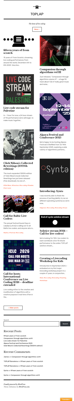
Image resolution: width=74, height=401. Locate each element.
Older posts (14, 308)
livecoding (59, 208)
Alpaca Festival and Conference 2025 (51, 136)
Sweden (30, 185)
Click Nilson (7, 185)
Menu (36, 29)
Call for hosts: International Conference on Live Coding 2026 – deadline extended (18, 279)
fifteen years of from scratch (16, 51)
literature (16, 185)
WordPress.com (24, 387)
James (6, 357)
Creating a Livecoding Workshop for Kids (53, 260)
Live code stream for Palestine (16, 109)
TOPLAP (37, 14)
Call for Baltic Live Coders (15, 217)
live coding (23, 185)
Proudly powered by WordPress (14, 384)
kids (42, 278)
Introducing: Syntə (51, 191)
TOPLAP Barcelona (11, 361)
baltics (6, 233)
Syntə (6, 370)
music (65, 208)
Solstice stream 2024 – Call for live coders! (54, 232)
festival (12, 233)
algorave (43, 208)
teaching (63, 278)
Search (6, 320)
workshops (44, 280)
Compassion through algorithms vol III (53, 71)
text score (7, 188)
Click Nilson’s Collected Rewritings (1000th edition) (18, 166)
